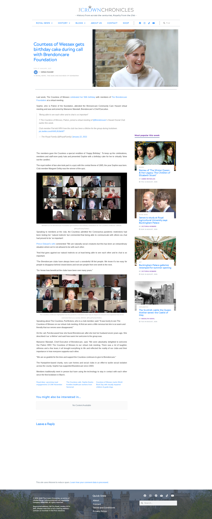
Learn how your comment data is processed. (89, 482)
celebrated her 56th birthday (82, 97)
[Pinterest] (155, 495)
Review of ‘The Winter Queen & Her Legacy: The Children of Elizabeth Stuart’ (154, 173)
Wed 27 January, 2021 (42, 68)
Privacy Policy (100, 511)
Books (141, 167)
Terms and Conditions (104, 507)
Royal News (43, 23)
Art (140, 262)
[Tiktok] (149, 23)
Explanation (143, 307)
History (63, 23)
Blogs (79, 23)
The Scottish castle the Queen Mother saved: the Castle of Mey (155, 313)
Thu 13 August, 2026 (148, 182)
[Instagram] (144, 23)
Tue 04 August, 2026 (148, 321)
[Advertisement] (153, 113)
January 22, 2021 (79, 137)
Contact (112, 23)
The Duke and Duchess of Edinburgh (63, 76)
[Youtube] (154, 23)
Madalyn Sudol (148, 318)
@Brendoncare (99, 120)
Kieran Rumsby (47, 72)
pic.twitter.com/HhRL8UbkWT (52, 131)
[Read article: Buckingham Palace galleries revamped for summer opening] (155, 251)
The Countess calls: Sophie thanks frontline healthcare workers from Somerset (79, 384)
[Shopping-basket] (161, 495)
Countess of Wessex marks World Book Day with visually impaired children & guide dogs (109, 384)
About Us (96, 23)
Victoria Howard (148, 226)
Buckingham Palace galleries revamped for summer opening (155, 266)
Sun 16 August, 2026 (148, 229)
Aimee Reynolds (148, 179)
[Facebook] (140, 23)
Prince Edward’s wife (45, 244)
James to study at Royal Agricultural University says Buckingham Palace (153, 220)
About (96, 500)
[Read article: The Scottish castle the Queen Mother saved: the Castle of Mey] (155, 296)
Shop (126, 23)
